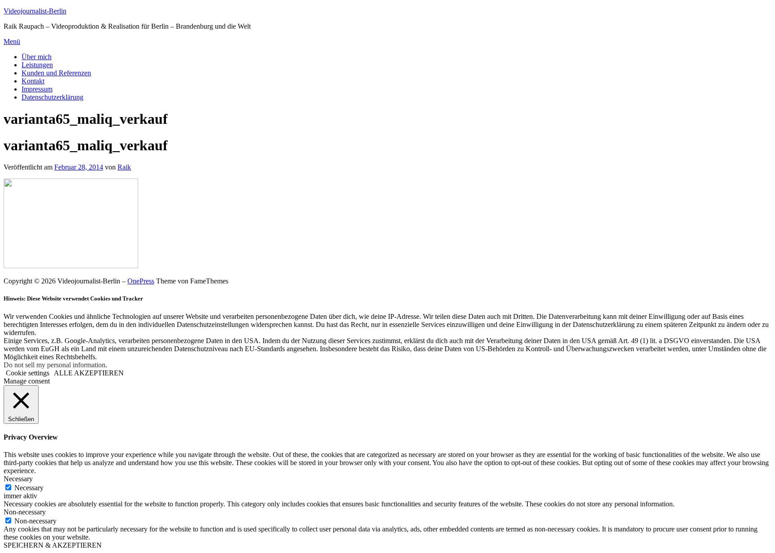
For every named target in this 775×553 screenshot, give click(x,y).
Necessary (29, 488)
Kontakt (33, 81)
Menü (12, 41)
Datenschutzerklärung (52, 97)
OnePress (140, 281)
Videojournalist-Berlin (35, 11)
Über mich (37, 57)
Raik (124, 167)
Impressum (37, 89)
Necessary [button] (18, 479)
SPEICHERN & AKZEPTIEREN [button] (53, 545)
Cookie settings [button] (27, 373)
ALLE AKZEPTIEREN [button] (89, 373)
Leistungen (37, 65)
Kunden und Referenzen (56, 73)
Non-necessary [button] (25, 512)
